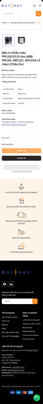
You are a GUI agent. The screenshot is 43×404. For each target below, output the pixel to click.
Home (4, 23)
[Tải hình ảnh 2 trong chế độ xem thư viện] (21, 40)
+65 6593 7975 (18, 367)
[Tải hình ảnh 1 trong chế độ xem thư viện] (8, 40)
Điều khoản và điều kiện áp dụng (14, 125)
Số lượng (5, 138)
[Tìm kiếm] (38, 13)
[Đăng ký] (35, 301)
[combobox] (21, 13)
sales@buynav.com (16, 370)
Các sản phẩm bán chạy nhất (22, 23)
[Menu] (39, 5)
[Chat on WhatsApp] (36, 397)
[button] (21, 166)
